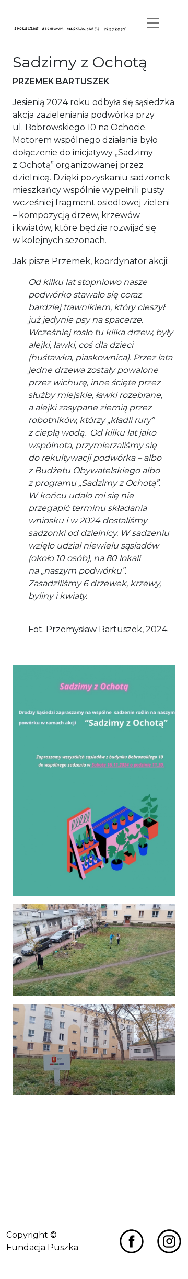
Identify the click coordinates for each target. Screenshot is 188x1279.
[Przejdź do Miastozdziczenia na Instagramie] (169, 1241)
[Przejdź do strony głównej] (70, 28)
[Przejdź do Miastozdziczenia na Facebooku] (131, 1241)
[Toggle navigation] (153, 23)
